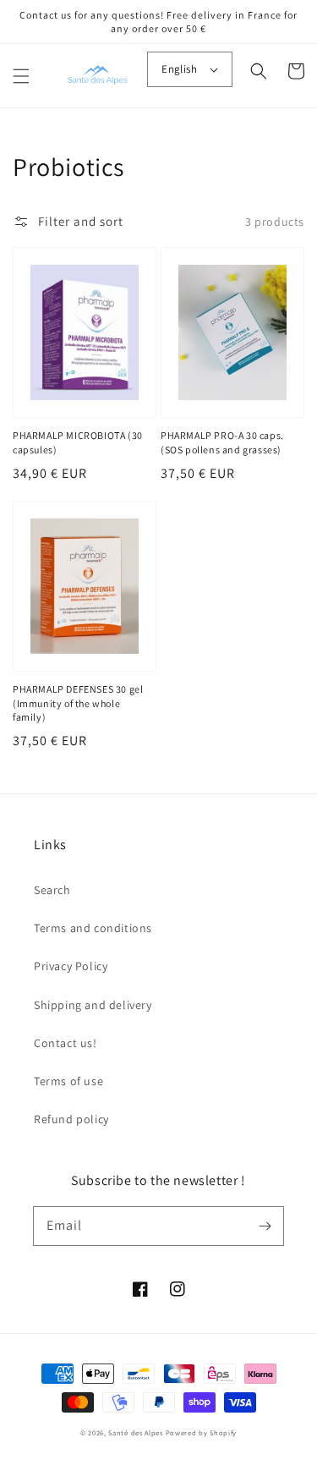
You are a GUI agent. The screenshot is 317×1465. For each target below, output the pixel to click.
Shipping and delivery (93, 1004)
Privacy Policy (70, 966)
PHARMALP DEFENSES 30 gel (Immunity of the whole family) (78, 703)
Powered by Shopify (202, 1432)
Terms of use (68, 1081)
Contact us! (65, 1043)
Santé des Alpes (135, 1432)
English (179, 69)
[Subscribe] (264, 1225)
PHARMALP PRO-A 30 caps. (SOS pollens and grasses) (222, 442)
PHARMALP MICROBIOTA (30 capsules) (78, 442)
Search (52, 889)
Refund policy (71, 1119)
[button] (21, 76)
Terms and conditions (93, 928)
